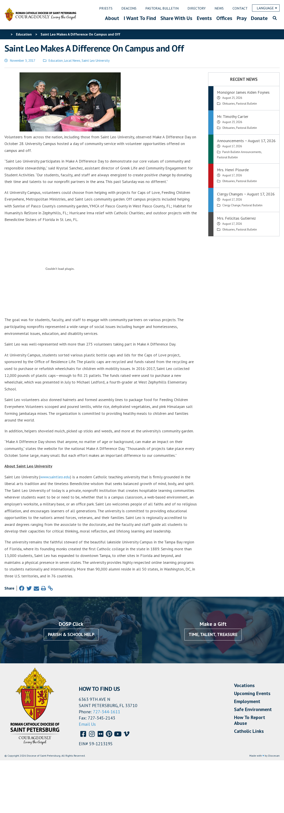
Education (56, 60)
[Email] (36, 588)
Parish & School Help (71, 634)
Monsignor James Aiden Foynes (243, 92)
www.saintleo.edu (55, 476)
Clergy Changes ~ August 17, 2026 (246, 194)
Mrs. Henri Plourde (233, 169)
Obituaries (228, 103)
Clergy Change (231, 205)
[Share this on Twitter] (29, 588)
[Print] (43, 588)
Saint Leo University (96, 60)
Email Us (87, 724)
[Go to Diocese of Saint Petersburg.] (6, 34)
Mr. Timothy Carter (232, 116)
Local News (72, 60)
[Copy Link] (50, 588)
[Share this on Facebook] (21, 588)
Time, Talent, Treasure (213, 634)
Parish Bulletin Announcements (241, 152)
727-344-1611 (106, 712)
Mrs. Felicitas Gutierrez (236, 218)
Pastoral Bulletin (246, 103)
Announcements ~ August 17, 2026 (246, 140)
